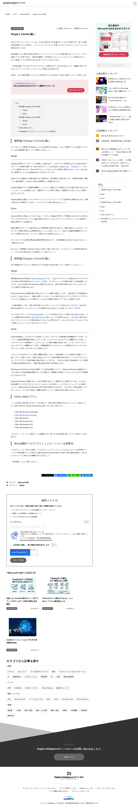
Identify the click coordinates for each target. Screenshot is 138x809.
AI (8, 677)
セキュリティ (22, 671)
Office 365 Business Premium (26, 415)
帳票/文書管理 (69, 677)
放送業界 (84, 710)
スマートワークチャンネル (106, 788)
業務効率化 (17, 677)
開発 (53, 671)
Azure (56, 699)
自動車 (64, 710)
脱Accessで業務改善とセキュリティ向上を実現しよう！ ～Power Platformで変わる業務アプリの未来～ (116, 152)
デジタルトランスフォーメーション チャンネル (39, 788)
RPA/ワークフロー (32, 688)
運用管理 (44, 677)
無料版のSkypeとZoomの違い (30, 106)
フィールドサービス (36, 699)
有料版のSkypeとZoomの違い (30, 117)
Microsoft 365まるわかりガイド (113, 136)
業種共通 (11, 715)
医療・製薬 (28, 710)
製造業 (10, 710)
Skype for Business (38, 278)
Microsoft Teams (37, 317)
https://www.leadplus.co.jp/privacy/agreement (36, 540)
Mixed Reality (47, 688)
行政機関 (74, 710)
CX (52, 677)
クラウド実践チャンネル (67, 788)
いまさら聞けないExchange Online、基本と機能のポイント (119, 89)
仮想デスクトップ (62, 688)
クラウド (11, 671)
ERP (9, 688)
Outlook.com (64, 166)
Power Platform (82, 699)
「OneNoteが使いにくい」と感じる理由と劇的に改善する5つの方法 (119, 119)
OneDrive (75, 166)
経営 (58, 677)
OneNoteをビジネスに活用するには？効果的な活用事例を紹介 (119, 108)
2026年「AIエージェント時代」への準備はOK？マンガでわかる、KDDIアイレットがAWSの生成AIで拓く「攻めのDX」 (116, 163)
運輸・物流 (55, 710)
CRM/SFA (18, 688)
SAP (9, 699)
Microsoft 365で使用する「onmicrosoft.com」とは (117, 99)
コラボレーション (31, 677)
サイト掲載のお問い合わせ (58, 791)
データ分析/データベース (39, 671)
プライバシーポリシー (79, 791)
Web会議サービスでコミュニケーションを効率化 (37, 131)
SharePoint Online (78, 314)
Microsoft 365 (17, 28)
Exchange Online (37, 314)
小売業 (18, 710)
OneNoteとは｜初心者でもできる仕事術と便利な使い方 (119, 80)
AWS (48, 699)
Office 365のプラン (26, 128)
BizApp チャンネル (86, 788)
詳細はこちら (69, 757)
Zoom (25, 114)
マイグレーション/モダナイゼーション (72, 671)
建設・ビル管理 (41, 710)
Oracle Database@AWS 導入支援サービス (116, 172)
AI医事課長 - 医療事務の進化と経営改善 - (116, 142)
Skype (25, 110)
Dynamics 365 (67, 699)
